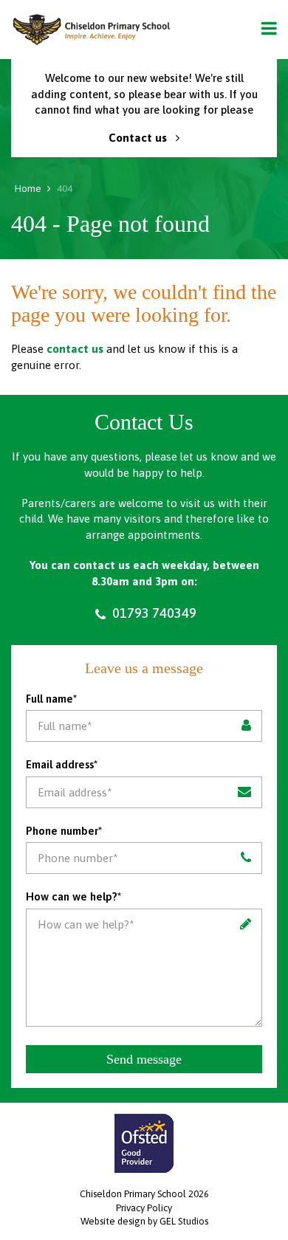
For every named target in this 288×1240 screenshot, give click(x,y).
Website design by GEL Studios (144, 1221)
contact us (75, 348)
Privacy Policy (144, 1207)
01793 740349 (152, 613)
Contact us (139, 137)
